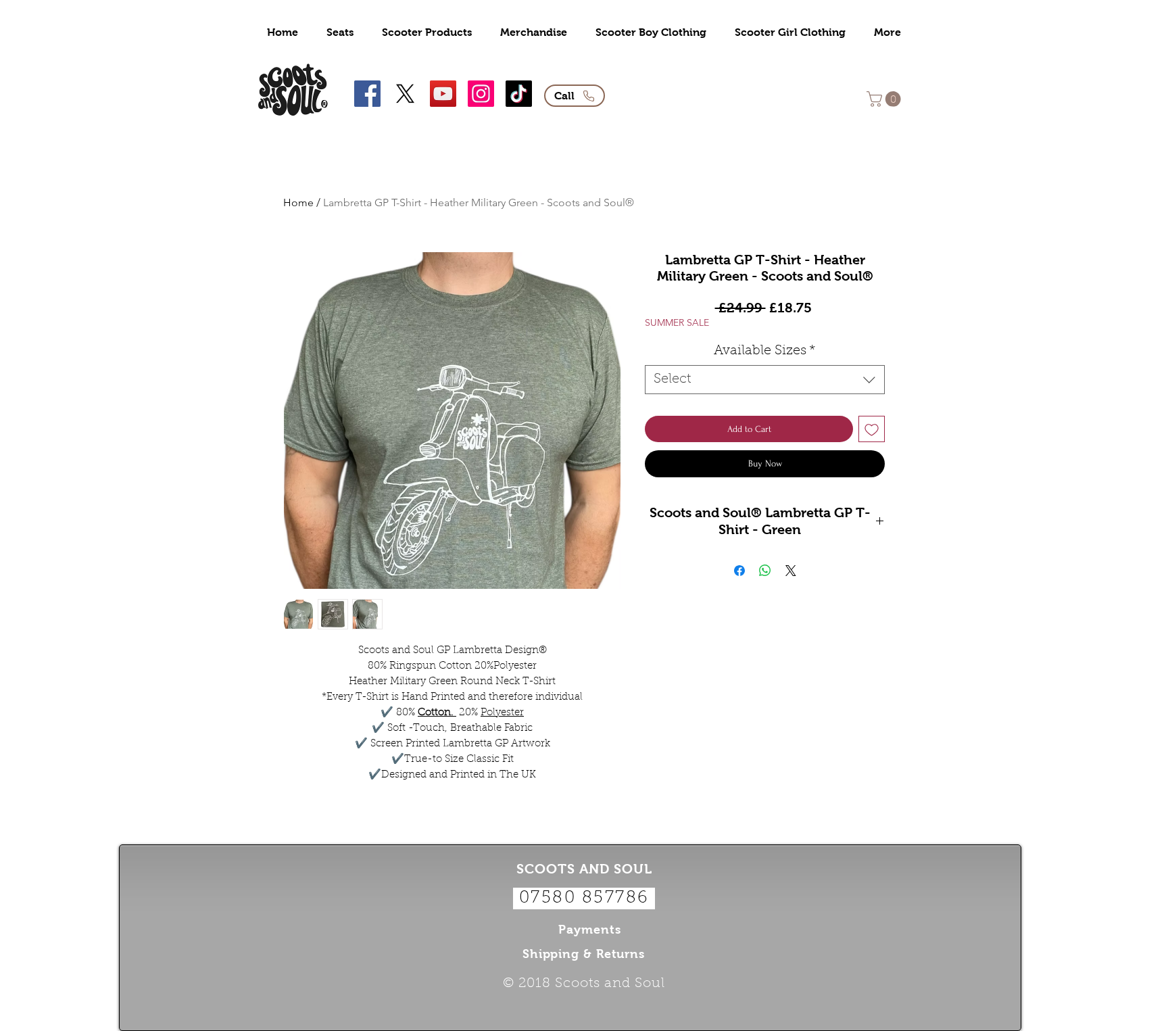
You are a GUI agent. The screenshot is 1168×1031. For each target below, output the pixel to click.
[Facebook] (367, 93)
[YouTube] (443, 93)
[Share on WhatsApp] (765, 570)
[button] (885, 99)
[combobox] (765, 379)
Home (298, 202)
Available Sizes (765, 351)
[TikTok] (519, 93)
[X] (405, 93)
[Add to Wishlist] (871, 429)
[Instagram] (481, 93)
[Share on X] (791, 570)
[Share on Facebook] (739, 570)
